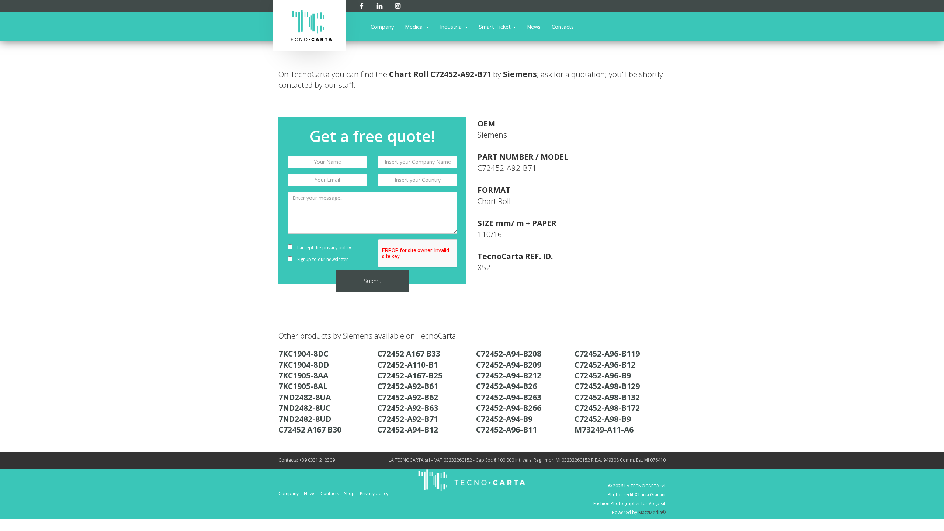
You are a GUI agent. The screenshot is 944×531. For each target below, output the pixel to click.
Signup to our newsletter (322, 259)
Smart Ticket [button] (495, 26)
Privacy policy (374, 493)
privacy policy (336, 247)
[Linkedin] (379, 4)
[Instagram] (398, 4)
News (534, 26)
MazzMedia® (652, 512)
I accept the (323, 247)
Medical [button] (415, 26)
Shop (349, 493)
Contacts (563, 26)
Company (382, 26)
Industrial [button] (452, 26)
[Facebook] (361, 4)
